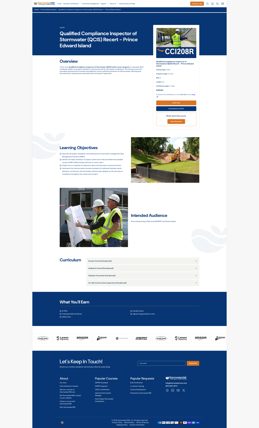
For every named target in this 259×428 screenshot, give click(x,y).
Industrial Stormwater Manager (103, 394)
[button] (71, 4)
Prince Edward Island (48, 10)
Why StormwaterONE (67, 407)
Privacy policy (117, 422)
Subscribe (193, 363)
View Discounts (176, 121)
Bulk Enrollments (136, 383)
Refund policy (129, 422)
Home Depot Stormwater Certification (104, 400)
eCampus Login (197, 4)
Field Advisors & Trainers (69, 386)
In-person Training (137, 386)
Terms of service (142, 422)
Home (36, 10)
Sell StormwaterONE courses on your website (70, 396)
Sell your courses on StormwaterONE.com (67, 390)
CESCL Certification (102, 389)
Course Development (138, 389)
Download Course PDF (176, 109)
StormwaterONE (124, 420)
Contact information (137, 425)
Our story (63, 383)
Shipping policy (122, 425)
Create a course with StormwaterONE (67, 402)
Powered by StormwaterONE (140, 393)
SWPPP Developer (101, 383)
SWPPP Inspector (101, 386)
